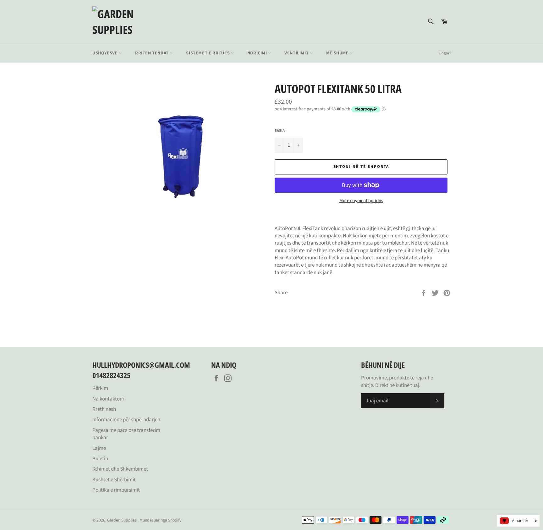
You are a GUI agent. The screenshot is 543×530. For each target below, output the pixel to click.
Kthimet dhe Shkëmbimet (120, 469)
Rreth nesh (104, 409)
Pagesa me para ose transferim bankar (126, 434)
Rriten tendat (152, 53)
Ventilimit (297, 53)
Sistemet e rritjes (208, 53)
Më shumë (338, 53)
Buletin (100, 458)
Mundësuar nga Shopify (160, 520)
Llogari (445, 53)
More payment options (361, 201)
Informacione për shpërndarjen (126, 419)
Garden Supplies (122, 520)
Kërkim (100, 388)
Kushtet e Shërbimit (114, 479)
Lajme (99, 448)
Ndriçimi (257, 53)
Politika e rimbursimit (116, 490)
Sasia (280, 130)
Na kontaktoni (108, 399)
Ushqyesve (105, 53)
